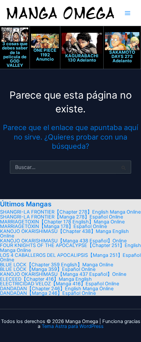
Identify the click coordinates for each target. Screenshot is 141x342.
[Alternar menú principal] (127, 13)
